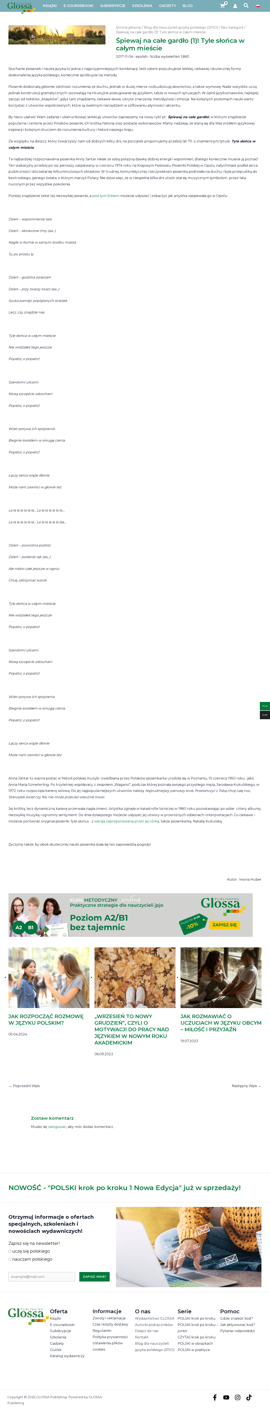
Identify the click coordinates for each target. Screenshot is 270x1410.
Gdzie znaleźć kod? (236, 1318)
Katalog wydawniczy (67, 1356)
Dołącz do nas (146, 1331)
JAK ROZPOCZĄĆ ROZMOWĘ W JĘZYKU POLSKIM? (46, 1019)
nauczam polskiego (31, 1259)
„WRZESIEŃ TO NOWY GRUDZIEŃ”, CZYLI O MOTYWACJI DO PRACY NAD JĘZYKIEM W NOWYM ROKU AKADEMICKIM (131, 1029)
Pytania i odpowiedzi (237, 1331)
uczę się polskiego (30, 1251)
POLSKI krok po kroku (197, 1318)
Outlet (56, 1350)
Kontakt (142, 1337)
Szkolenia (58, 1337)
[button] (246, 6)
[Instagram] (238, 1397)
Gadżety (57, 1344)
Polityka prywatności (110, 1337)
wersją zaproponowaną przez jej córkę (126, 821)
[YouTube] (226, 1397)
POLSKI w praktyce (194, 1350)
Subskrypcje (60, 1331)
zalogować (57, 1127)
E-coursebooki (62, 1325)
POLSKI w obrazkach (195, 1344)
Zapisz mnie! (94, 1277)
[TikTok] (249, 1397)
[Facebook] (215, 1397)
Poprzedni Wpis (24, 1086)
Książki (55, 1318)
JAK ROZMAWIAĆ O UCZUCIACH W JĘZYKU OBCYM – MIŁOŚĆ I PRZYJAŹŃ (221, 1022)
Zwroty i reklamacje (109, 1318)
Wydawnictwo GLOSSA (154, 1318)
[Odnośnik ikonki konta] (235, 6)
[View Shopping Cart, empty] (222, 6)
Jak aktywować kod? (237, 1325)
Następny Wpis (246, 1086)
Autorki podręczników (154, 1325)
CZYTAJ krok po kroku (197, 1337)
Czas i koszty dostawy (110, 1324)
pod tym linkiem (105, 196)
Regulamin (102, 1331)
